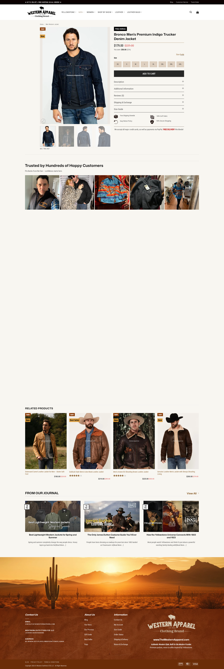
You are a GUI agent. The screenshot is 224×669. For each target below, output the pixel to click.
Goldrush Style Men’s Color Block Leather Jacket (86, 472)
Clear (182, 55)
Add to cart (149, 73)
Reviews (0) (119, 95)
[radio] (118, 64)
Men (81, 12)
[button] (197, 12)
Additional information (123, 88)
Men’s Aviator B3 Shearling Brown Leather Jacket (130, 472)
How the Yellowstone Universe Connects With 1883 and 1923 (171, 536)
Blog (171, 2)
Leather (119, 12)
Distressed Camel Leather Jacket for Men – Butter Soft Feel (44, 473)
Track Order (195, 2)
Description (119, 82)
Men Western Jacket (52, 24)
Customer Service (182, 2)
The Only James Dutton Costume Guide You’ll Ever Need (112, 536)
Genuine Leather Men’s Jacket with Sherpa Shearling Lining (176, 473)
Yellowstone (68, 12)
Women (90, 12)
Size (115, 58)
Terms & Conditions (51, 662)
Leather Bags (133, 12)
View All (192, 493)
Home (42, 24)
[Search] (191, 12)
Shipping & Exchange (123, 102)
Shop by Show (104, 12)
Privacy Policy (36, 662)
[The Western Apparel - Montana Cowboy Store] (41, 12)
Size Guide (180, 54)
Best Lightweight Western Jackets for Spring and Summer (53, 536)
